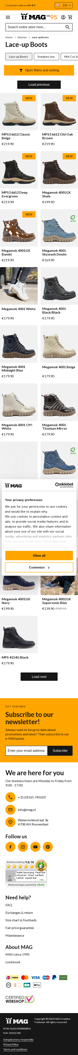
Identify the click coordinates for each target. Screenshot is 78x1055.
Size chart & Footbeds (21, 920)
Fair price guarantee (19, 928)
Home (9, 37)
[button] (64, 5)
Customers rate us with (20, 5)
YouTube (35, 847)
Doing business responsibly (18, 1039)
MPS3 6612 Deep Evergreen (15, 194)
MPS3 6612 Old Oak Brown (57, 136)
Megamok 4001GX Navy (16, 600)
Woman (22, 37)
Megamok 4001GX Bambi (16, 252)
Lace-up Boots (18, 56)
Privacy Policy (11, 1044)
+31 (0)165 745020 (32, 797)
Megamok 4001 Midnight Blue (13, 368)
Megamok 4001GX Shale (56, 194)
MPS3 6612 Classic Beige (16, 136)
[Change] (63, 17)
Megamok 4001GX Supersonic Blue (56, 600)
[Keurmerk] (20, 999)
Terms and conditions (15, 1049)
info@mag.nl (27, 810)
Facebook (10, 847)
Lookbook (12, 962)
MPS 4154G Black (15, 657)
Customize (37, 567)
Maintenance (14, 935)
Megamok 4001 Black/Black (54, 310)
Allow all (39, 555)
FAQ (8, 905)
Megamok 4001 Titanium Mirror (54, 426)
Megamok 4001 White (19, 309)
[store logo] (39, 16)
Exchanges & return (19, 912)
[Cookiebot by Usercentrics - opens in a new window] (55, 485)
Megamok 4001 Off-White (17, 426)
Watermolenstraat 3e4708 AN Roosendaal (33, 822)
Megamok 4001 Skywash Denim (54, 252)
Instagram (23, 847)
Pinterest (48, 847)
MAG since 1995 (17, 954)
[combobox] (39, 27)
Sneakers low (46, 56)
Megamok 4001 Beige (58, 367)
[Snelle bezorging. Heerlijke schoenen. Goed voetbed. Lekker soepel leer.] (26, 886)
